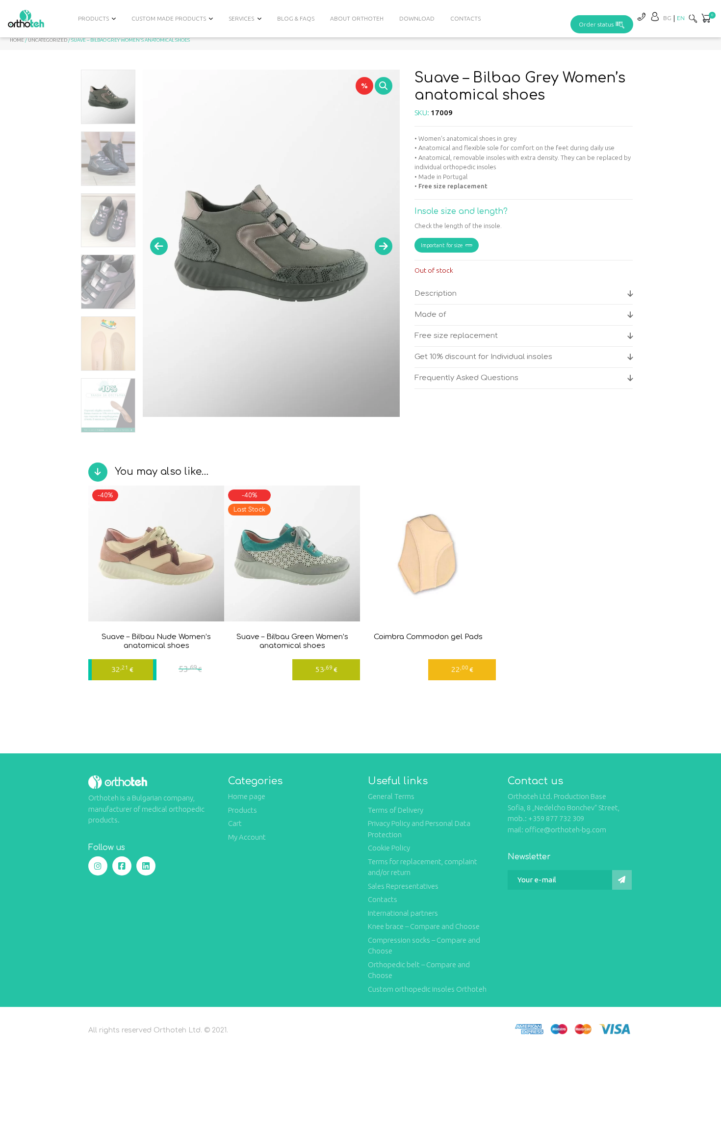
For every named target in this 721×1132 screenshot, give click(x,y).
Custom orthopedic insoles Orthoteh (427, 989)
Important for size (442, 245)
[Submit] (622, 880)
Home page (246, 796)
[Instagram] (97, 866)
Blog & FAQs (295, 18)
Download (417, 18)
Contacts (465, 18)
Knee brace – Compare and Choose (424, 926)
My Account (247, 837)
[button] (705, 19)
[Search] (693, 18)
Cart (235, 823)
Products (242, 810)
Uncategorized (47, 40)
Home (17, 40)
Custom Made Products (168, 18)
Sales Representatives (403, 886)
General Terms (391, 796)
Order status (596, 24)
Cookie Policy (389, 848)
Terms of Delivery (395, 810)
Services (241, 18)
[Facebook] (121, 866)
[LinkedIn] (145, 866)
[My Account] (654, 16)
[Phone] (641, 16)
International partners (403, 913)
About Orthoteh (357, 18)
